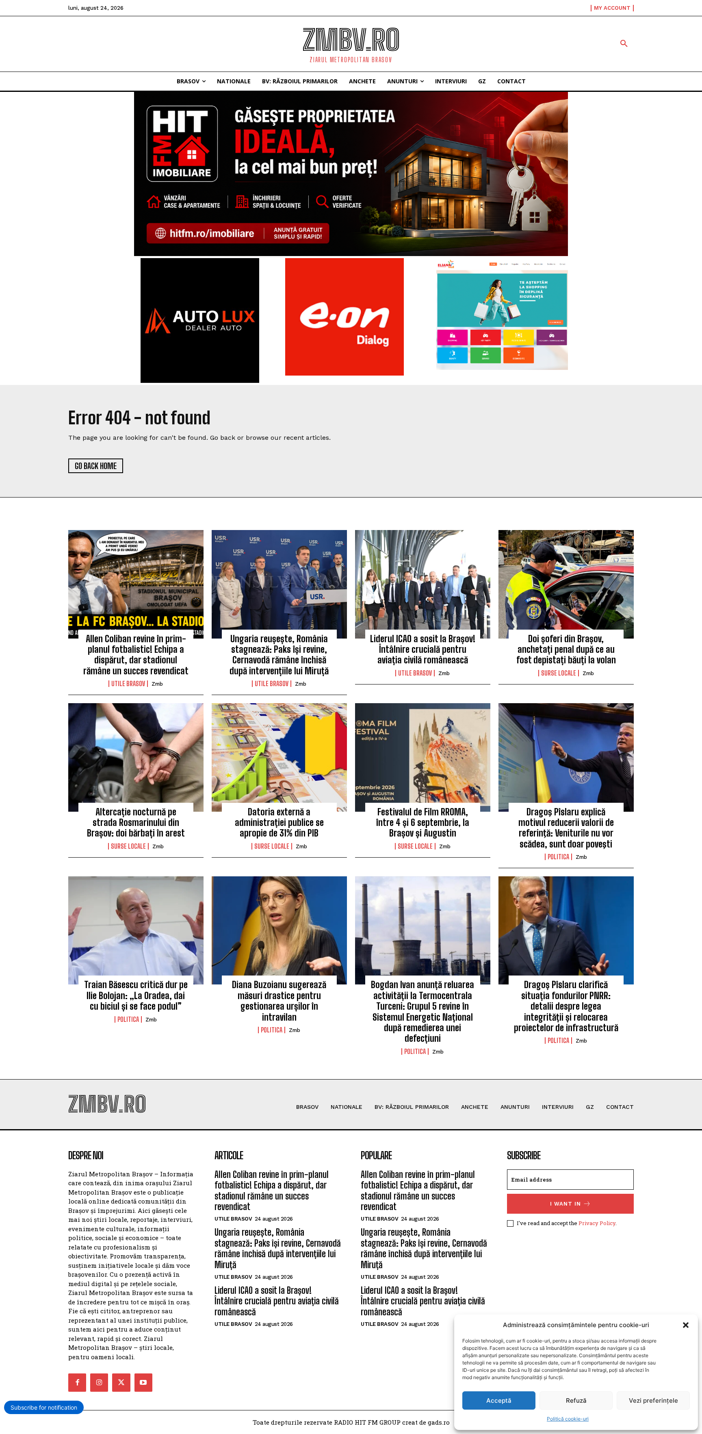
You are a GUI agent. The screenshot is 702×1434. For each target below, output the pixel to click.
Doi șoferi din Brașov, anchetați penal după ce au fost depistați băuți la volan (566, 649)
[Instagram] (99, 1382)
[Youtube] (143, 1382)
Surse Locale (558, 673)
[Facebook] (77, 1382)
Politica (558, 857)
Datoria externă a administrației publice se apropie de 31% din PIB (279, 822)
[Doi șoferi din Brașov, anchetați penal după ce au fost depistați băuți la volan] (566, 584)
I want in (565, 1204)
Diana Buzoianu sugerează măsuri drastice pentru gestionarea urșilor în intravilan (279, 1000)
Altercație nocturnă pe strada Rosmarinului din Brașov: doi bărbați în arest (136, 822)
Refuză (576, 1400)
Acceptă (498, 1400)
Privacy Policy (596, 1223)
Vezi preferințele (653, 1400)
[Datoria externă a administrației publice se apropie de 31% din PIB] (279, 757)
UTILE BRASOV (128, 683)
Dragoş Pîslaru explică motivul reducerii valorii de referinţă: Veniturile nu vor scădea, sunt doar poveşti (566, 828)
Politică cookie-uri (568, 1419)
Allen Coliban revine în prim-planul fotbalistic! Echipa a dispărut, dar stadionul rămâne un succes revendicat (135, 654)
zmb (157, 684)
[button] (686, 1325)
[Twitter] (121, 1382)
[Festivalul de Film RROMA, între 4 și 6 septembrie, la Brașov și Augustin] (422, 757)
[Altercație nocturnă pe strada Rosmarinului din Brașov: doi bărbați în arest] (136, 757)
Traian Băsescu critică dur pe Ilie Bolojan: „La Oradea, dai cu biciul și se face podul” (136, 995)
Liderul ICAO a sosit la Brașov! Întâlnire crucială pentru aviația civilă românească (422, 649)
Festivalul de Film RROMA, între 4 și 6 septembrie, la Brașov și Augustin (422, 822)
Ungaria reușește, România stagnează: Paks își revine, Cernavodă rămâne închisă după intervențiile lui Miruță (279, 654)
